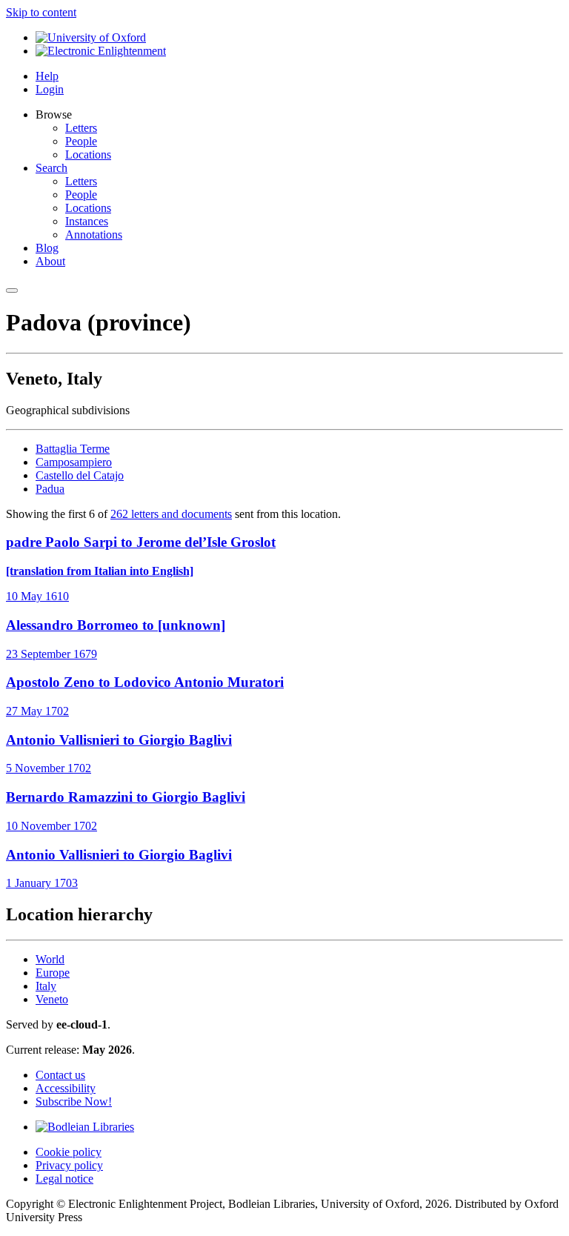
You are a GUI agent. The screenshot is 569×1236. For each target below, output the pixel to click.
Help (47, 76)
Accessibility (66, 1088)
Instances (86, 221)
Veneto (52, 999)
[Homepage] (101, 50)
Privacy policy (69, 1165)
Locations (88, 154)
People (81, 141)
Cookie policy (69, 1152)
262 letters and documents (171, 514)
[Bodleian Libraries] (85, 1126)
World (50, 959)
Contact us (60, 1075)
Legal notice (64, 1178)
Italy (46, 986)
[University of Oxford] (91, 37)
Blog (47, 248)
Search (51, 168)
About (50, 261)
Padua (50, 488)
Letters (81, 128)
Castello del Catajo (80, 475)
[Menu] (12, 290)
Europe (53, 972)
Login (50, 89)
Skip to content (41, 12)
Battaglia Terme (73, 448)
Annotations (93, 234)
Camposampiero (74, 462)
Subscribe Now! (74, 1101)
